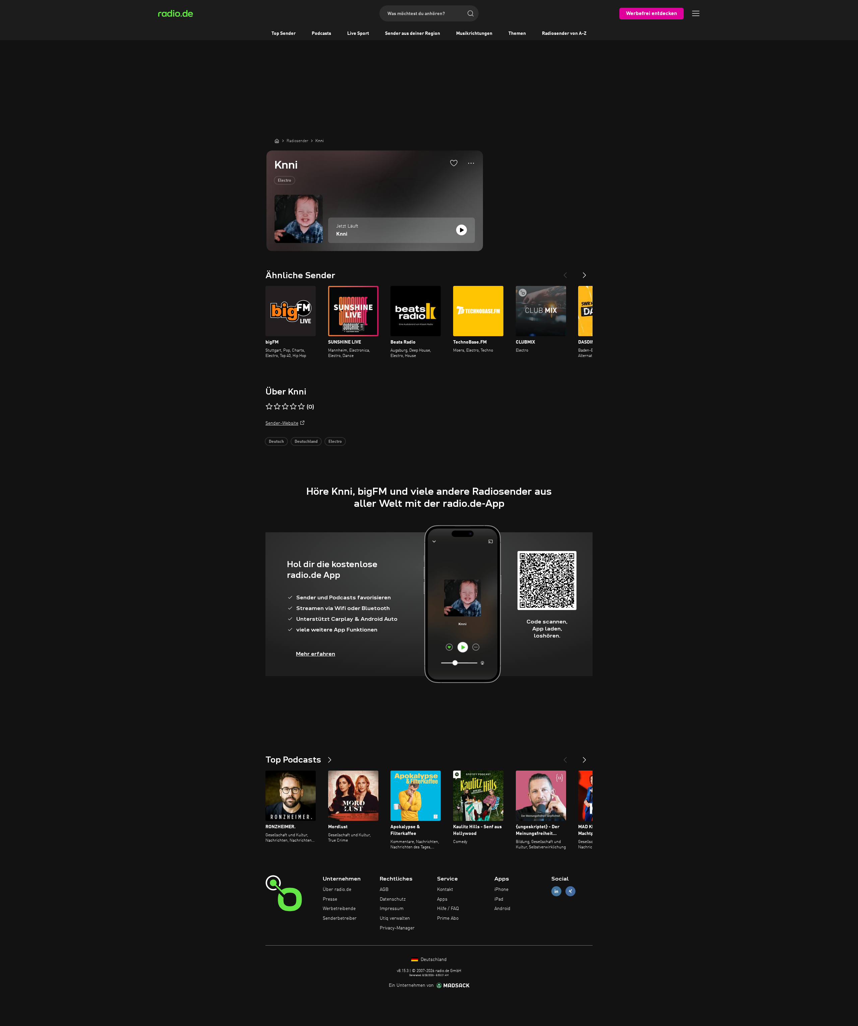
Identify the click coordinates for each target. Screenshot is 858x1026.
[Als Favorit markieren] (453, 163)
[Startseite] (277, 140)
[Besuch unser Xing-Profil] (570, 891)
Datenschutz (393, 899)
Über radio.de (337, 889)
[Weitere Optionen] (471, 163)
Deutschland (306, 442)
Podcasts (321, 33)
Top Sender (283, 33)
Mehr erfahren (315, 653)
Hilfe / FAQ (448, 908)
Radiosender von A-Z (564, 33)
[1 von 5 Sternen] (269, 407)
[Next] (584, 272)
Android (502, 908)
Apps (442, 899)
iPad (498, 899)
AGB (384, 889)
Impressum (392, 908)
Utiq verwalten (395, 918)
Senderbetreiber (340, 918)
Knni (341, 234)
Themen (517, 33)
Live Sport (358, 33)
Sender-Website (281, 423)
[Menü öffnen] (696, 13)
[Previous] (565, 272)
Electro (284, 181)
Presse (330, 899)
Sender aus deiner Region (412, 33)
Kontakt (445, 889)
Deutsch (276, 442)
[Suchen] (471, 13)
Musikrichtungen (474, 33)
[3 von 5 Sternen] (285, 407)
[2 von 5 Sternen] (277, 407)
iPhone (501, 889)
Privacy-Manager (397, 928)
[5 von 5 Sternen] (301, 407)
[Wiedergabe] (461, 230)
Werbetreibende (339, 908)
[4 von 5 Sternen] (293, 407)
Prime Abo (447, 918)
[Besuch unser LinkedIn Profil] (556, 891)
